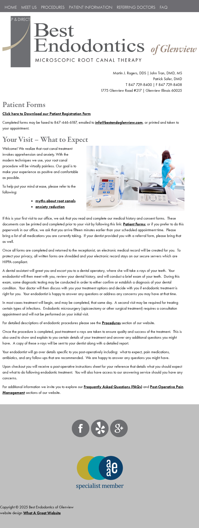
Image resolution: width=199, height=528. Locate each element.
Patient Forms (134, 224)
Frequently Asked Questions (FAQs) (113, 386)
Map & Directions (22, 19)
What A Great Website (42, 512)
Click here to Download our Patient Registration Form (46, 113)
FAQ (163, 7)
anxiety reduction (50, 206)
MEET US (29, 7)
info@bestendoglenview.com (119, 122)
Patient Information (90, 7)
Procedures (111, 322)
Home (11, 7)
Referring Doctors (136, 7)
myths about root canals (55, 200)
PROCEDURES (53, 7)
